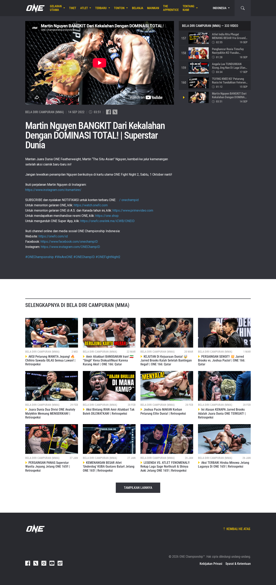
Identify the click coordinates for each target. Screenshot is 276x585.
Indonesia (219, 8)
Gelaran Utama (56, 8)
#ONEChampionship (39, 257)
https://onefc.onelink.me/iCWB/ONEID (107, 221)
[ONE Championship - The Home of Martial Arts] (35, 8)
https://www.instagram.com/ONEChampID (70, 247)
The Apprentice (171, 8)
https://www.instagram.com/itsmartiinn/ (53, 190)
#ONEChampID (84, 257)
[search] (243, 8)
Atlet (84, 8)
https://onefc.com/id (53, 236)
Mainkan (153, 8)
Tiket (72, 8)
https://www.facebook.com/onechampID (69, 241)
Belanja (137, 8)
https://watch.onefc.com (91, 205)
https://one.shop (107, 216)
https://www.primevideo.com (133, 210)
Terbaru (101, 8)
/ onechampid (128, 200)
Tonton (119, 8)
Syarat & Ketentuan (238, 564)
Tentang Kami (188, 8)
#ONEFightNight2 (108, 257)
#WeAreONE (64, 257)
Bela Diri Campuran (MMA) (201, 25)
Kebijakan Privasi (211, 564)
